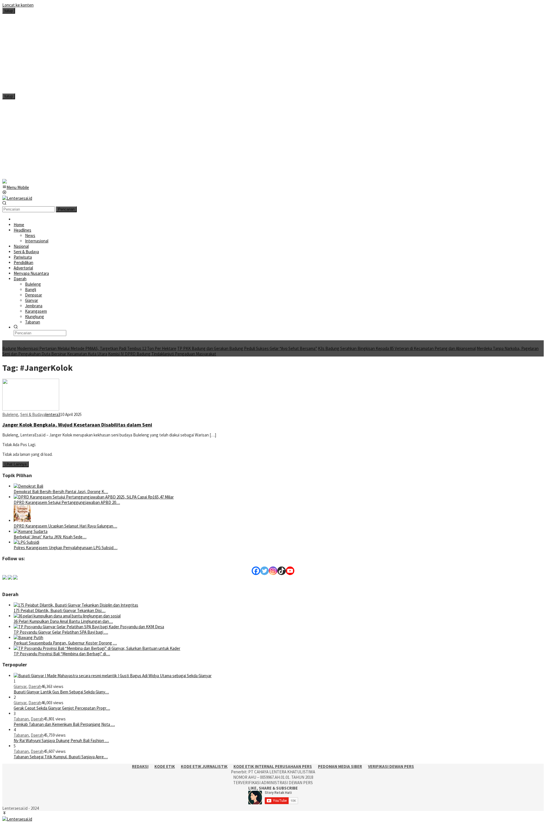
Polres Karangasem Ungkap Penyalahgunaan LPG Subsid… (65, 547)
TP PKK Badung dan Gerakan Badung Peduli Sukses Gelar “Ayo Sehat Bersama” (247, 348)
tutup (9, 11)
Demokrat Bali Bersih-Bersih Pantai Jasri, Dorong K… (61, 491)
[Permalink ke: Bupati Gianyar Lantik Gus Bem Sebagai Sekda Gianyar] (113, 675)
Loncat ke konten (18, 5)
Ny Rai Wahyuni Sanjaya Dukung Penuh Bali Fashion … (61, 740)
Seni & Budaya (33, 414)
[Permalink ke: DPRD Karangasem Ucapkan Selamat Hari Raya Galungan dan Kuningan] (22, 520)
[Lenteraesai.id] (17, 198)
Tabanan (21, 719)
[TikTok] (281, 570)
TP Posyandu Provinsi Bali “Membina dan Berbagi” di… (62, 653)
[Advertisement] (173, 53)
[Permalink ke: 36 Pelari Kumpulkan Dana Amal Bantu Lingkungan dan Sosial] (67, 616)
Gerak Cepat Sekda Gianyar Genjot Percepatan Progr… (62, 708)
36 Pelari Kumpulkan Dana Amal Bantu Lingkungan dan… (63, 621)
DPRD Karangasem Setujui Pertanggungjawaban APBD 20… (67, 502)
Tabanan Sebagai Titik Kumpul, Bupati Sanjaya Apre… (61, 756)
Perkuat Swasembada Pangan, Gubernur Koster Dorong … (65, 643)
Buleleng (10, 414)
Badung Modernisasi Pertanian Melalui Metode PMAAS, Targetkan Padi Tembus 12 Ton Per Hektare (89, 348)
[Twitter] (264, 570)
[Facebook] (256, 570)
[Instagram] (273, 570)
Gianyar (20, 686)
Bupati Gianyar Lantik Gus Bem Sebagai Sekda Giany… (61, 692)
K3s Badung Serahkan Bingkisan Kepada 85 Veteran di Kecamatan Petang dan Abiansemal (397, 348)
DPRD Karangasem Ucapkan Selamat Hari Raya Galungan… (65, 526)
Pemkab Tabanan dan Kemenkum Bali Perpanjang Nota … (64, 724)
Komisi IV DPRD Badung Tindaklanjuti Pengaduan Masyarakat (162, 354)
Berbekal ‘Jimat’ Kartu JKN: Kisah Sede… (50, 536)
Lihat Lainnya (15, 464)
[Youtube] (290, 570)
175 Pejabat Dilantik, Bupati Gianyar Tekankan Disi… (60, 610)
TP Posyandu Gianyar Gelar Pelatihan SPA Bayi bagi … (61, 632)
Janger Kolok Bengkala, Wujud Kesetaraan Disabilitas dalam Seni (77, 424)
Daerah (34, 686)
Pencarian (66, 209)
